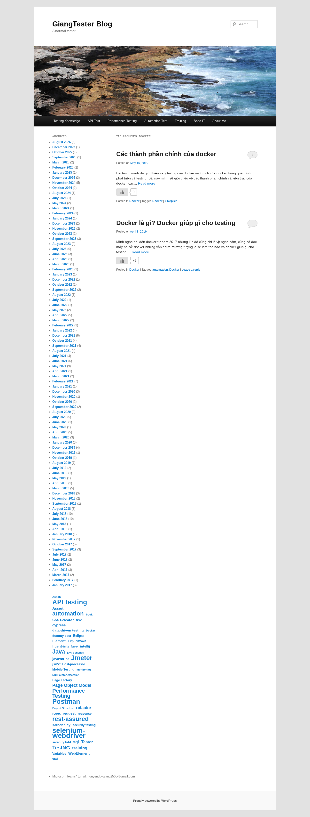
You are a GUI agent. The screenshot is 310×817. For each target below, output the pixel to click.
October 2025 (62, 152)
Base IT (199, 121)
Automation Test (155, 121)
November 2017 (63, 539)
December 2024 (63, 177)
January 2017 (62, 585)
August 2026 (61, 142)
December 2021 (63, 335)
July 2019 (59, 468)
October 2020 (62, 402)
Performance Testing (122, 121)
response (85, 713)
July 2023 (59, 249)
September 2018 (64, 503)
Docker (134, 201)
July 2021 (59, 356)
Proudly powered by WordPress (155, 800)
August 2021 (61, 351)
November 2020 (63, 396)
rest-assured (70, 718)
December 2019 (63, 447)
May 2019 (59, 478)
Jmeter (82, 657)
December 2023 (63, 223)
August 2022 (61, 295)
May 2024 (59, 203)
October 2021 (62, 340)
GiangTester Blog (82, 24)
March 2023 (60, 264)
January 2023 (62, 274)
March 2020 (60, 437)
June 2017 (59, 559)
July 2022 (59, 300)
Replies (171, 201)
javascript (60, 659)
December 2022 (63, 279)
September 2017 (64, 549)
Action (56, 596)
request (69, 713)
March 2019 (60, 488)
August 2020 (61, 412)
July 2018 (59, 514)
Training (180, 121)
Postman (66, 701)
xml (55, 759)
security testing (84, 725)
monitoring (84, 669)
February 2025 (62, 167)
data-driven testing (68, 630)
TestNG (61, 747)
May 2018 (59, 524)
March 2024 (60, 208)
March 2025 (60, 162)
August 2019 (61, 463)
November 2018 (63, 498)
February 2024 (62, 213)
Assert (57, 608)
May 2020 (59, 427)
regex (56, 713)
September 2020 (64, 407)
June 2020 (59, 422)
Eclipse (78, 636)
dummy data (61, 636)
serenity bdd (61, 742)
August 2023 (61, 244)
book (89, 614)
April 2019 (59, 483)
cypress (59, 625)
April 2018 (59, 529)
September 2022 (64, 289)
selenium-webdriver (68, 733)
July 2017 (59, 554)
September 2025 (64, 157)
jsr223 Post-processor (68, 664)
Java (58, 651)
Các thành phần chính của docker (166, 154)
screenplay (61, 725)
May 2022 (59, 310)
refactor (83, 707)
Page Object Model (71, 685)
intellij (85, 646)
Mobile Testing (63, 669)
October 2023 (62, 233)
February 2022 (62, 325)
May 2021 (59, 366)
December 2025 (63, 147)
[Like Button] (122, 192)
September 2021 (64, 346)
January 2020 (62, 442)
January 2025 (62, 172)
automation (160, 269)
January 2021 (62, 386)
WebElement (79, 753)
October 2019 (62, 458)
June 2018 (59, 519)
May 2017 (59, 564)
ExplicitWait (77, 641)
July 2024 (59, 198)
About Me (219, 121)
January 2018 (62, 534)
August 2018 (61, 508)
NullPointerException (65, 674)
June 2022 (59, 305)
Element (59, 641)
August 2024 (61, 193)
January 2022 (62, 330)
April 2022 (59, 315)
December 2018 (63, 493)
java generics (75, 652)
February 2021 (62, 381)
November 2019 (63, 452)
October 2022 (62, 284)
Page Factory (62, 680)
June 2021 (59, 361)
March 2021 (60, 376)
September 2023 (64, 239)
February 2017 (62, 580)
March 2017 (60, 575)
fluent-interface (65, 646)
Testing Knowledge (67, 121)
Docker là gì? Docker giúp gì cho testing (175, 222)
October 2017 (62, 544)
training (79, 747)
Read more (146, 183)
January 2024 (62, 218)
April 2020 (59, 432)
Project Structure (63, 708)
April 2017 (59, 570)
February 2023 (62, 269)
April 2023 (59, 259)
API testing (69, 602)
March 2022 (60, 320)
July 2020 (59, 417)
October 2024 (62, 188)
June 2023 (59, 254)
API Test (94, 121)
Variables (59, 753)
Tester (87, 742)
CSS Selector (63, 620)
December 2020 (63, 391)
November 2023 (63, 228)
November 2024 (63, 183)
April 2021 (59, 371)
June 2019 (59, 473)
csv (79, 620)
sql (76, 741)
